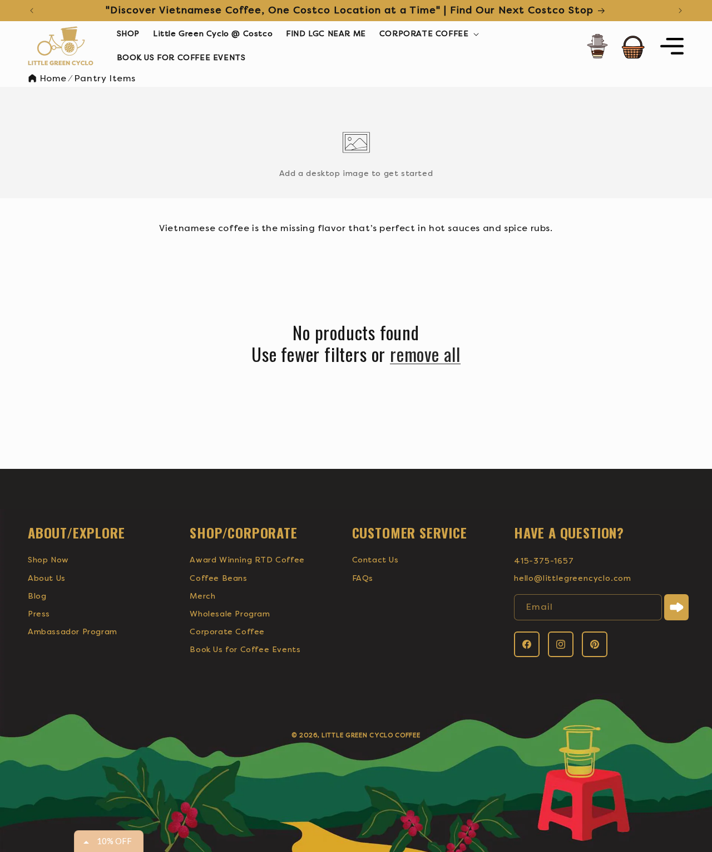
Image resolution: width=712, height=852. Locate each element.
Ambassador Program (72, 631)
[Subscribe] (676, 607)
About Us (47, 578)
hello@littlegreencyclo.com (572, 578)
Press (39, 614)
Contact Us (375, 560)
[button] (428, 34)
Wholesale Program (230, 614)
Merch (202, 596)
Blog (37, 596)
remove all (425, 354)
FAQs (362, 578)
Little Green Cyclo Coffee (371, 735)
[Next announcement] (680, 10)
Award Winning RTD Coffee (247, 560)
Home (52, 78)
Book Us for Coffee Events (245, 649)
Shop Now (48, 560)
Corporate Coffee (227, 631)
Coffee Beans (218, 578)
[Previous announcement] (31, 10)
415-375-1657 (544, 561)
